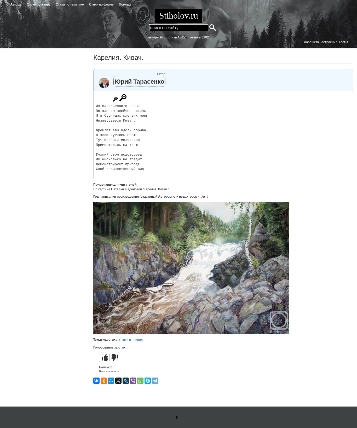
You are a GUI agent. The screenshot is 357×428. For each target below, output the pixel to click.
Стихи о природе (132, 339)
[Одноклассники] (104, 381)
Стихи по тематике (70, 4)
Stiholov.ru (178, 15)
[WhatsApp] (140, 381)
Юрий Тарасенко (139, 81)
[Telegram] (155, 381)
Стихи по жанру (38, 4)
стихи (173, 37)
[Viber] (133, 381)
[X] (118, 381)
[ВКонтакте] (96, 381)
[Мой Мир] (111, 381)
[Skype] (148, 381)
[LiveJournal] (126, 381)
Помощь (125, 4)
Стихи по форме (101, 4)
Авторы (16, 4)
